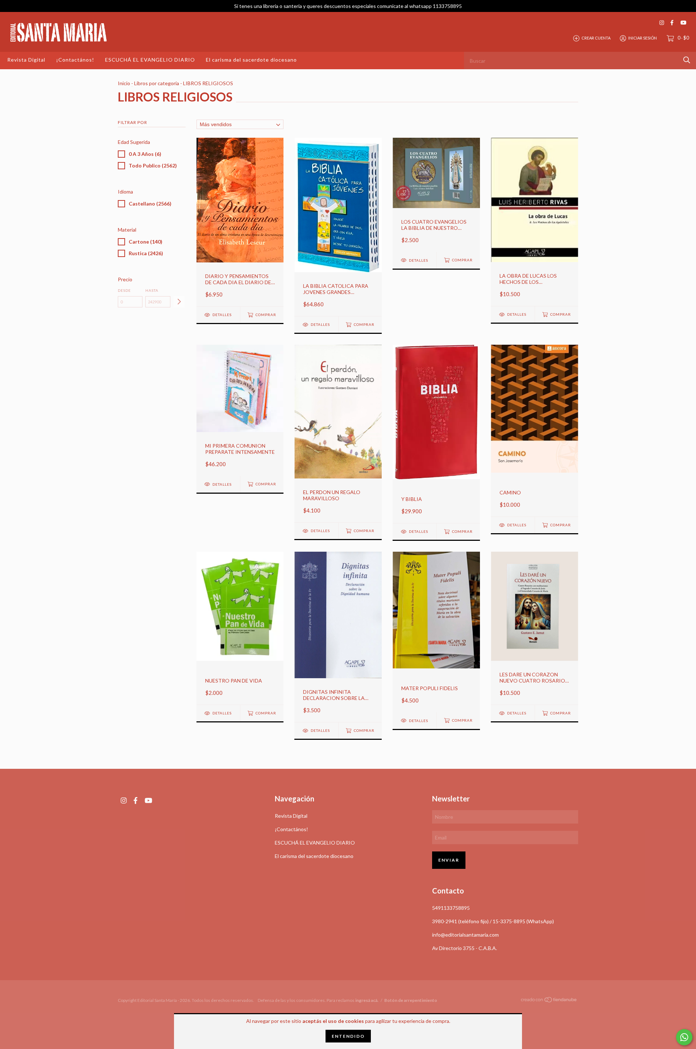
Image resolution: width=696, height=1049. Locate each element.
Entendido (348, 1036)
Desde (124, 290)
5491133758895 (451, 908)
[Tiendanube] (549, 1001)
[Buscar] (686, 60)
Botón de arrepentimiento (410, 1000)
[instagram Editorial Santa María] (661, 22)
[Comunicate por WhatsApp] (684, 1037)
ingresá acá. (366, 1000)
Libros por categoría (156, 83)
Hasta (151, 290)
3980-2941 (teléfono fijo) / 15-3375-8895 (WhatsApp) (493, 921)
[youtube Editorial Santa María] (683, 22)
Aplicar (179, 301)
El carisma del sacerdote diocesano (251, 60)
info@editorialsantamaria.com (465, 935)
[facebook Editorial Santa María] (671, 22)
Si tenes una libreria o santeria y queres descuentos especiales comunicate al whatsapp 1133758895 (348, 6)
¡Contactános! (75, 60)
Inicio (124, 83)
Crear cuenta (595, 38)
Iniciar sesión (642, 38)
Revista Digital (26, 60)
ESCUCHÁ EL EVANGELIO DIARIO (150, 60)
